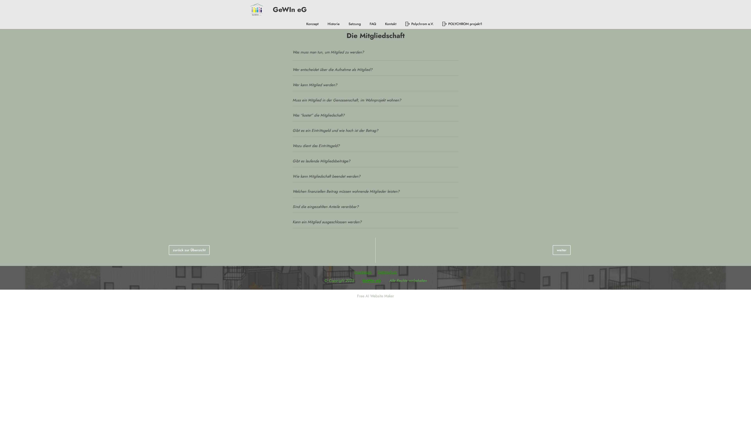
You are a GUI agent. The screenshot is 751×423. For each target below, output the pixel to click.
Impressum (363, 272)
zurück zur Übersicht (189, 250)
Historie (334, 23)
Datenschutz (387, 272)
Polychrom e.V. (422, 23)
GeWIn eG (286, 9)
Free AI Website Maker (375, 296)
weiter (562, 250)
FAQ (373, 23)
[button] (375, 53)
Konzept (312, 23)
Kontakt (390, 23)
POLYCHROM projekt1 (465, 23)
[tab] (375, 54)
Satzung (355, 23)
